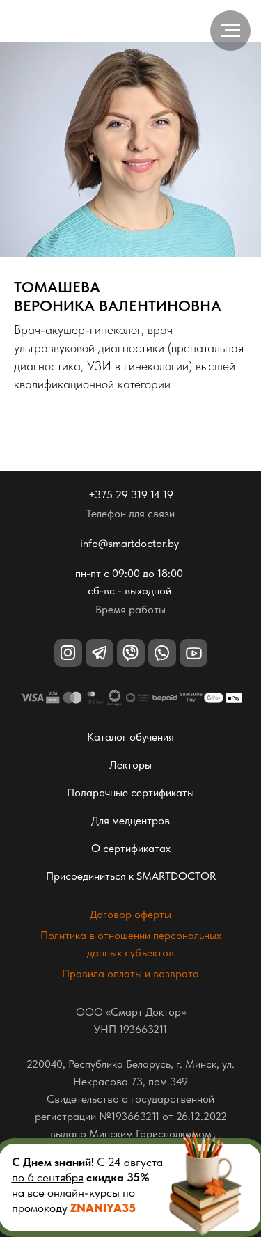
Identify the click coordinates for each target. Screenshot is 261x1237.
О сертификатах (131, 848)
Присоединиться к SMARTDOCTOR (131, 876)
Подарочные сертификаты (130, 792)
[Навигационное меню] (230, 31)
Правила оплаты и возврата (130, 973)
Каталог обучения (130, 736)
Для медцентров (130, 820)
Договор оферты (130, 914)
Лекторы (130, 764)
